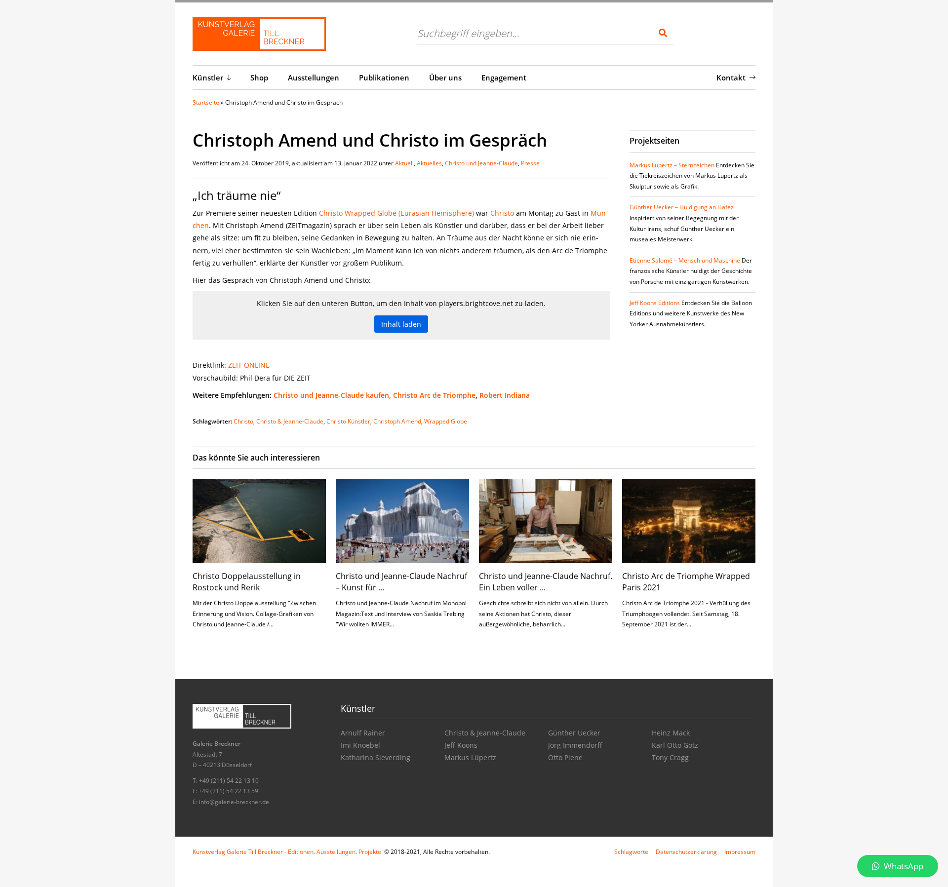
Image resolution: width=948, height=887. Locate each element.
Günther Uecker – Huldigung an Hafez (682, 207)
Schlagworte (631, 852)
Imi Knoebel (360, 745)
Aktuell (404, 163)
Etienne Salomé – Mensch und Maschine (685, 260)
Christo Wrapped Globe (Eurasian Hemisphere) (396, 213)
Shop (259, 77)
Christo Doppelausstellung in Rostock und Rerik (247, 581)
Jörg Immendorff (575, 745)
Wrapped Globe (445, 421)
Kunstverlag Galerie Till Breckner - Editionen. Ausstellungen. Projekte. (288, 852)
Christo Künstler (348, 421)
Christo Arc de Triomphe (434, 395)
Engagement (503, 77)
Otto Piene (565, 757)
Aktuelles (429, 163)
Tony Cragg (670, 757)
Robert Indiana (504, 395)
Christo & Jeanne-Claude (289, 421)
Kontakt (731, 77)
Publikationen (384, 77)
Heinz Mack (671, 732)
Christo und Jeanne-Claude (481, 163)
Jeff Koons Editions (655, 303)
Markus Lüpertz (470, 757)
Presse (530, 163)
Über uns (445, 77)
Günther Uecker (574, 732)
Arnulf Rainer (363, 732)
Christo (503, 213)
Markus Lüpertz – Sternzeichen (672, 165)
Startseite (206, 102)
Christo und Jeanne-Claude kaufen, (332, 395)
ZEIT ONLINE (249, 365)
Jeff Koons (460, 745)
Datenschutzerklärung (686, 852)
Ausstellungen (313, 77)
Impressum (739, 852)
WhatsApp (902, 866)
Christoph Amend (397, 421)
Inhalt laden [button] (401, 324)
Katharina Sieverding (375, 757)
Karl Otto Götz (675, 745)
